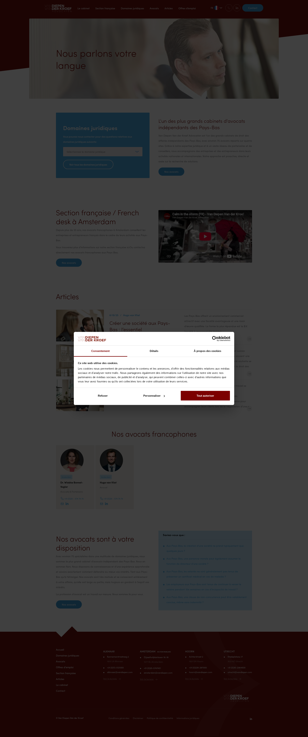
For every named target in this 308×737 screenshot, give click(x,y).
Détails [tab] (154, 350)
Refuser (103, 395)
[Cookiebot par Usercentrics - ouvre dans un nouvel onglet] (214, 338)
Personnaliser (152, 395)
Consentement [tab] (100, 350)
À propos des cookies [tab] (207, 350)
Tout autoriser (205, 395)
